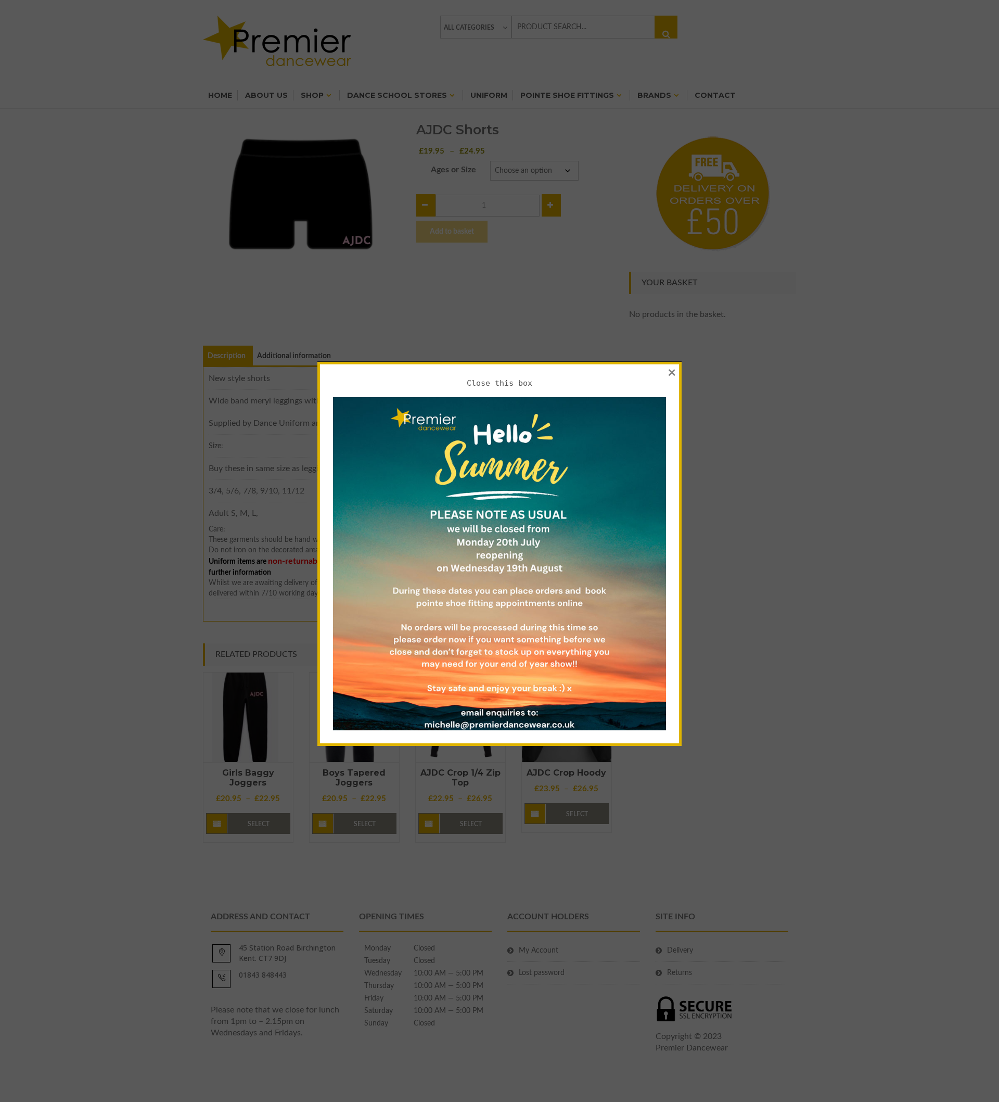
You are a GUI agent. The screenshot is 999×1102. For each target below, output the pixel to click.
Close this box (499, 383)
